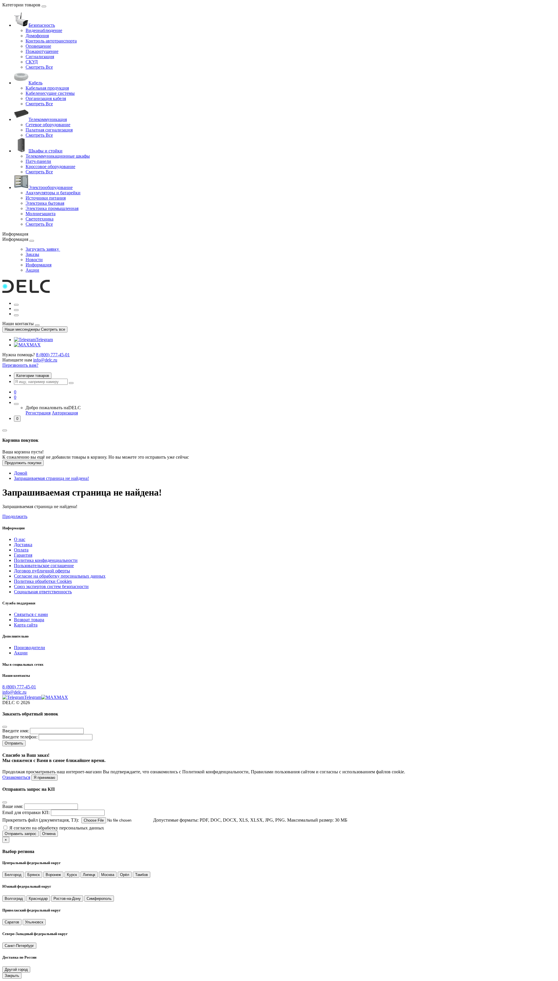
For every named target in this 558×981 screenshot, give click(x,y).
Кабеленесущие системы (50, 93)
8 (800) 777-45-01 (53, 354)
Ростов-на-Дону (67, 898)
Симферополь (99, 898)
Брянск (33, 875)
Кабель (35, 82)
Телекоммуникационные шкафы (58, 156)
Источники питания (46, 197)
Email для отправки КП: (26, 812)
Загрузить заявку (43, 249)
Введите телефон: (19, 736)
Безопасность (41, 25)
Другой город (16, 969)
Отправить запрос (20, 834)
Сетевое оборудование (48, 124)
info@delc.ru (45, 359)
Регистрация (38, 412)
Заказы (32, 254)
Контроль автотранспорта (51, 40)
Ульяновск (34, 922)
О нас (19, 539)
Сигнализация (40, 56)
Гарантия (23, 555)
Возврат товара (29, 619)
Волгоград (14, 898)
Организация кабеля (46, 98)
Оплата (21, 549)
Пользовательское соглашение (44, 565)
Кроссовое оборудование (50, 166)
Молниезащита (41, 213)
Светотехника (39, 218)
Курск (72, 875)
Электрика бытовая (45, 203)
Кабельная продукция (47, 88)
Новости (34, 259)
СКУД (32, 61)
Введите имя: (15, 730)
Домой (20, 473)
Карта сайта (25, 624)
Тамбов (141, 875)
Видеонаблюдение (44, 30)
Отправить (14, 743)
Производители (29, 647)
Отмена (49, 834)
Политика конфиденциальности (46, 560)
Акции (32, 270)
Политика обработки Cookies (43, 581)
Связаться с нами (31, 614)
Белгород (13, 875)
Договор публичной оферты (42, 570)
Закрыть (12, 975)
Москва (107, 875)
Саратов (12, 922)
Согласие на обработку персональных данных (59, 576)
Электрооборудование (50, 187)
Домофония (37, 35)
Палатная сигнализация (49, 129)
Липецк (89, 875)
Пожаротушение (42, 51)
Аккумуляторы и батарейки (53, 192)
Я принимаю (44, 777)
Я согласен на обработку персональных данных (56, 827)
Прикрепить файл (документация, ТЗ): (40, 820)
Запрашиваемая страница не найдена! (51, 478)
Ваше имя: (12, 806)
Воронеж (53, 875)
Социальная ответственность (43, 591)
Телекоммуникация (47, 119)
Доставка (23, 544)
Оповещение (38, 46)
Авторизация (65, 412)
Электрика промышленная (52, 208)
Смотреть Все (39, 67)
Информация (38, 264)
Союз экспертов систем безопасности (51, 586)
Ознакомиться (16, 777)
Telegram (44, 339)
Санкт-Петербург (19, 945)
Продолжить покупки (23, 463)
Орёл (124, 875)
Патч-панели (38, 161)
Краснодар (38, 898)
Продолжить (14, 516)
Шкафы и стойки (45, 150)
